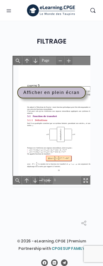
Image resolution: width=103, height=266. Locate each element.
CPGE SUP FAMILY (68, 248)
